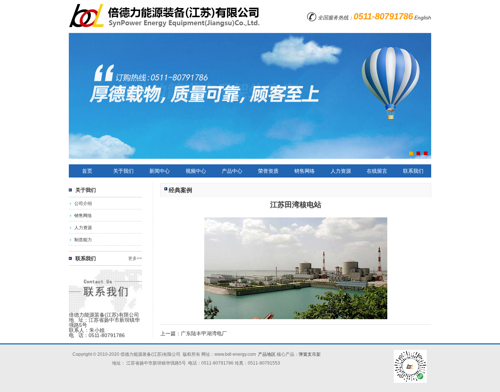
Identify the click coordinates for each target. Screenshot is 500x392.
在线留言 (377, 171)
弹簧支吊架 (310, 354)
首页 (87, 171)
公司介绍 (83, 203)
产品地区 (267, 354)
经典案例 (180, 190)
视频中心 (196, 171)
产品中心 (232, 171)
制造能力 (83, 239)
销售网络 (304, 171)
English (422, 17)
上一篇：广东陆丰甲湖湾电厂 (193, 333)
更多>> (135, 258)
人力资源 (341, 171)
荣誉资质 (268, 171)
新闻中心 (159, 171)
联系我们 (413, 171)
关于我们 (123, 171)
